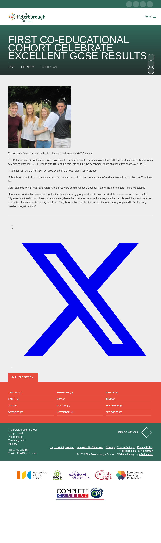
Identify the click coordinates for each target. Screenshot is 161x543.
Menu (148, 16)
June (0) (110, 399)
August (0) (63, 405)
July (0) (12, 405)
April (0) (13, 399)
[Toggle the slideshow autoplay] (151, 70)
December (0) (114, 412)
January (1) (15, 392)
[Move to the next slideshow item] (151, 57)
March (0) (112, 392)
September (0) (114, 405)
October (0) (15, 412)
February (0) (65, 392)
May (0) (61, 399)
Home (11, 67)
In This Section (22, 377)
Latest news (49, 67)
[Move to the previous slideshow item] (151, 64)
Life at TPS (28, 67)
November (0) (65, 412)
